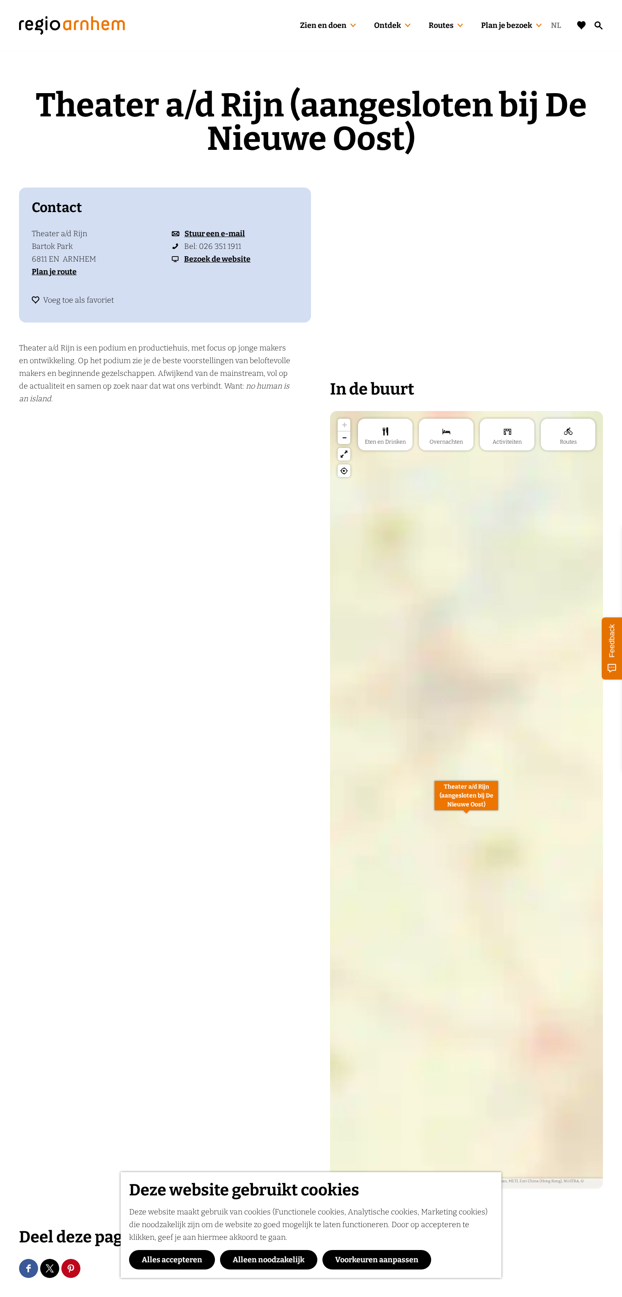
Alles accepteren (172, 1259)
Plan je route (54, 271)
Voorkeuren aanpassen (376, 1259)
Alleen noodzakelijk (269, 1259)
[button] (466, 800)
